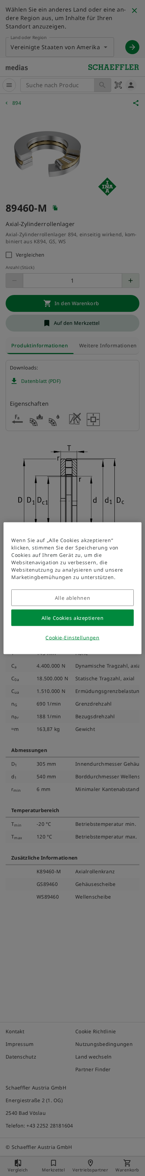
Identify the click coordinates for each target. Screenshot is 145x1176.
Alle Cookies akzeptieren (72, 617)
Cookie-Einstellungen (72, 637)
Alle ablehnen (72, 597)
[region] (72, 588)
